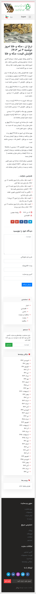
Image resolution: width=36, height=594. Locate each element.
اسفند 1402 (25, 382)
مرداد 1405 (25, 437)
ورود (11, 17)
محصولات (29, 512)
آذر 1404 (26, 453)
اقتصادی (26, 215)
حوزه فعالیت (28, 509)
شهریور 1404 (25, 456)
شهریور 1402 (25, 366)
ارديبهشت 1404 (24, 425)
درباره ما (29, 519)
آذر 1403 (26, 369)
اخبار (27, 305)
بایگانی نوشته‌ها (27, 562)
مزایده (24, 318)
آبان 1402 (26, 450)
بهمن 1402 (26, 363)
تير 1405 (26, 385)
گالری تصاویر (28, 552)
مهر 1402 (26, 441)
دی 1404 (26, 472)
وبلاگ (30, 530)
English (23, 17)
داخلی (24, 311)
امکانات (29, 537)
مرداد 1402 (25, 468)
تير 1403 (26, 397)
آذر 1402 (26, 428)
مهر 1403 (26, 388)
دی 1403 (26, 416)
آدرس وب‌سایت (27, 274)
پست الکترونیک (27, 265)
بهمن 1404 (26, 394)
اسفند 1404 (25, 444)
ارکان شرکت (28, 515)
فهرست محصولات (26, 555)
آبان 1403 (26, 407)
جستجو (9, 345)
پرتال (17, 587)
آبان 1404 (26, 465)
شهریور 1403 (25, 422)
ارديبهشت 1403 (24, 391)
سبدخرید (29, 558)
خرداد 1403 (25, 403)
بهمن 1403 (25, 462)
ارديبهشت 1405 (24, 434)
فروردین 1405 (25, 459)
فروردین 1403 (25, 360)
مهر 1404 (26, 379)
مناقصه (24, 321)
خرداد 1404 (25, 400)
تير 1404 (26, 447)
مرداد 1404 (25, 431)
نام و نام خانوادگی (26, 257)
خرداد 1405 (25, 419)
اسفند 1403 (25, 413)
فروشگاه (29, 534)
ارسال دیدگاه (27, 284)
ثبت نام (7, 581)
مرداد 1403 (25, 376)
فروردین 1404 (25, 410)
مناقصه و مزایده (24, 315)
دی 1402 (26, 373)
